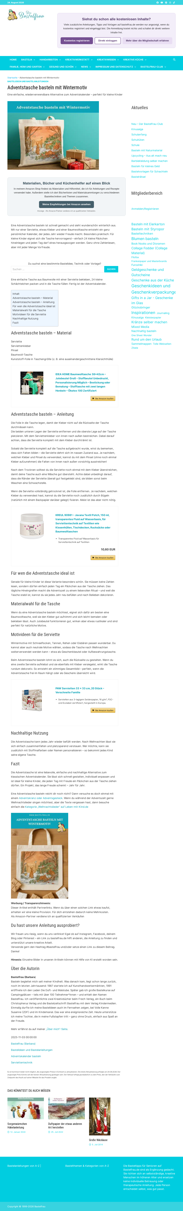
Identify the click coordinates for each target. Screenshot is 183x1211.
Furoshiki (137, 265)
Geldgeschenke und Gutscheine (147, 272)
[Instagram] (170, 2)
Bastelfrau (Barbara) (23, 1043)
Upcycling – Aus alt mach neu (149, 155)
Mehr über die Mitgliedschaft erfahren (147, 40)
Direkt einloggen (107, 40)
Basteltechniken (142, 233)
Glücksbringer (140, 307)
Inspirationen (143, 312)
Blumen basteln (144, 238)
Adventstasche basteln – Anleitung (33, 302)
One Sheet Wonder (141, 335)
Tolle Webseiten (162, 343)
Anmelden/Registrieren (145, 208)
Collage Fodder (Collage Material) (149, 250)
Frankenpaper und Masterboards (149, 261)
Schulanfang (139, 134)
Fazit (16, 322)
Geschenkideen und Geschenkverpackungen (155, 289)
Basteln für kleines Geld (145, 166)
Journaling (163, 313)
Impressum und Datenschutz (114, 66)
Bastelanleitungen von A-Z (23, 1165)
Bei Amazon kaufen (104, 398)
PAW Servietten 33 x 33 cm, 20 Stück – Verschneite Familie (79, 690)
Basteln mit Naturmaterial (146, 150)
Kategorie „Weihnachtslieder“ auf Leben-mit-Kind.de (56, 806)
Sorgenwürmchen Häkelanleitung (17, 1125)
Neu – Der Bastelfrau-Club (147, 123)
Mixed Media (140, 327)
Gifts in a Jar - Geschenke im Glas (152, 300)
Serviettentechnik (21, 1062)
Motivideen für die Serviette (29, 314)
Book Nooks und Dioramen (148, 243)
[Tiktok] (174, 2)
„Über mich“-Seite (56, 1029)
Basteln (26, 59)
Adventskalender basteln (26, 1056)
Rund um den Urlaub (146, 339)
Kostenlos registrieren (76, 40)
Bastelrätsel (138, 176)
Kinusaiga (137, 129)
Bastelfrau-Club (152, 66)
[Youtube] (162, 2)
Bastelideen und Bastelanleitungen (27, 81)
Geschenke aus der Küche (152, 280)
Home (13, 59)
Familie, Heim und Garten (26, 66)
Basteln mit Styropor (147, 229)
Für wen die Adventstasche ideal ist (34, 306)
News (84, 66)
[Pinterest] (166, 2)
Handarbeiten (49, 59)
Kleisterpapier (153, 317)
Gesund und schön (61, 66)
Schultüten (137, 139)
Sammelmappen (141, 343)
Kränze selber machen (149, 322)
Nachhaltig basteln (143, 331)
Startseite (12, 77)
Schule (135, 145)
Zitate (134, 347)
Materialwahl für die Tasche (29, 310)
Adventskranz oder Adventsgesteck (40, 798)
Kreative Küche (133, 59)
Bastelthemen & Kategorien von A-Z (87, 1165)
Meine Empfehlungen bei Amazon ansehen (66, 204)
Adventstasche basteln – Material (33, 297)
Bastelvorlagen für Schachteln (149, 171)
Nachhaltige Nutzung (25, 318)
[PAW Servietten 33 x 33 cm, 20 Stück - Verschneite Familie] (32, 700)
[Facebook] (158, 2)
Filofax (135, 257)
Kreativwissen (106, 59)
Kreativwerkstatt (77, 59)
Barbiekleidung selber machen (149, 160)
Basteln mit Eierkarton (148, 224)
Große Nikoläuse (98, 1140)
